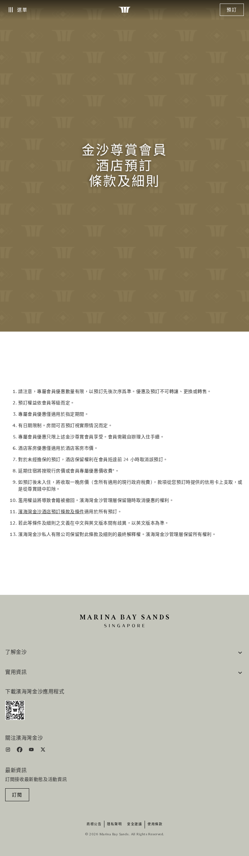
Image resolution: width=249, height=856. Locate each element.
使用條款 (155, 824)
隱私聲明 (114, 824)
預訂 (232, 10)
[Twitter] (43, 750)
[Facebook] (20, 750)
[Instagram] (8, 750)
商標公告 (94, 824)
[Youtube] (32, 750)
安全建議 (134, 824)
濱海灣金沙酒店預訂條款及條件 (51, 512)
